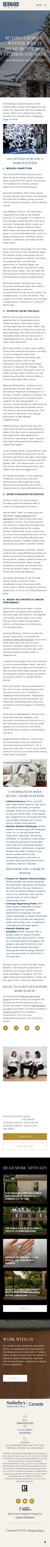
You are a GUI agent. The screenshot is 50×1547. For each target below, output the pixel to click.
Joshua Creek (30, 1125)
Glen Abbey (8, 1128)
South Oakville (30, 1122)
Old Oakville (28, 1119)
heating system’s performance (18, 640)
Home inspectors (23, 516)
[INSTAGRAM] (18, 1501)
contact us (8, 1012)
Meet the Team (25, 1146)
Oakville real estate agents (16, 1116)
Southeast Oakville (12, 1122)
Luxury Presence (25, 1517)
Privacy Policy (36, 1530)
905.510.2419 (25, 1433)
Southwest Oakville (13, 1125)
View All (25, 1308)
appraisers (8, 519)
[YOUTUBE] (25, 1501)
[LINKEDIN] (31, 1501)
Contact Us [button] (25, 1137)
